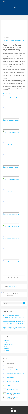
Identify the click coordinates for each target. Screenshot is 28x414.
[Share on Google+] (15, 278)
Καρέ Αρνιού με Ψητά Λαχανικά (13, 381)
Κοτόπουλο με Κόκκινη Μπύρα (13, 369)
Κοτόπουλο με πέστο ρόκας (12, 389)
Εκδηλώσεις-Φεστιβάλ (8, 40)
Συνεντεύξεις (6, 350)
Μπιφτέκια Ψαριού (10, 377)
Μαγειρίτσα (9, 385)
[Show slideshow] (6, 93)
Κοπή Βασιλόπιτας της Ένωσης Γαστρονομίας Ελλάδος (14, 321)
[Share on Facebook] (9, 278)
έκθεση (10, 286)
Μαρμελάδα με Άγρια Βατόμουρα (13, 393)
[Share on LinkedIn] (18, 278)
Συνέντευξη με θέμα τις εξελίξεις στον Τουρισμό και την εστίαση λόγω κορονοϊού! (13, 318)
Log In (14, 7)
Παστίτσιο (9, 365)
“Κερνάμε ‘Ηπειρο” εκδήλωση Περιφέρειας (11, 315)
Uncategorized (7, 340)
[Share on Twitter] (12, 278)
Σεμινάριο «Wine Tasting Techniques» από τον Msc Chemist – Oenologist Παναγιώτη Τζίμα (13, 324)
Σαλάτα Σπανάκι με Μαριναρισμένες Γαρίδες (15, 373)
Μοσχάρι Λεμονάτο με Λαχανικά (13, 397)
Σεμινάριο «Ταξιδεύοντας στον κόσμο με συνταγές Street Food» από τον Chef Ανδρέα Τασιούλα (14, 328)
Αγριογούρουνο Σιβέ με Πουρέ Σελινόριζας (15, 361)
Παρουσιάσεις (18, 40)
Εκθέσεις (14, 40)
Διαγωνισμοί (6, 342)
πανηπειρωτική (15, 286)
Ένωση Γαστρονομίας (14, 38)
